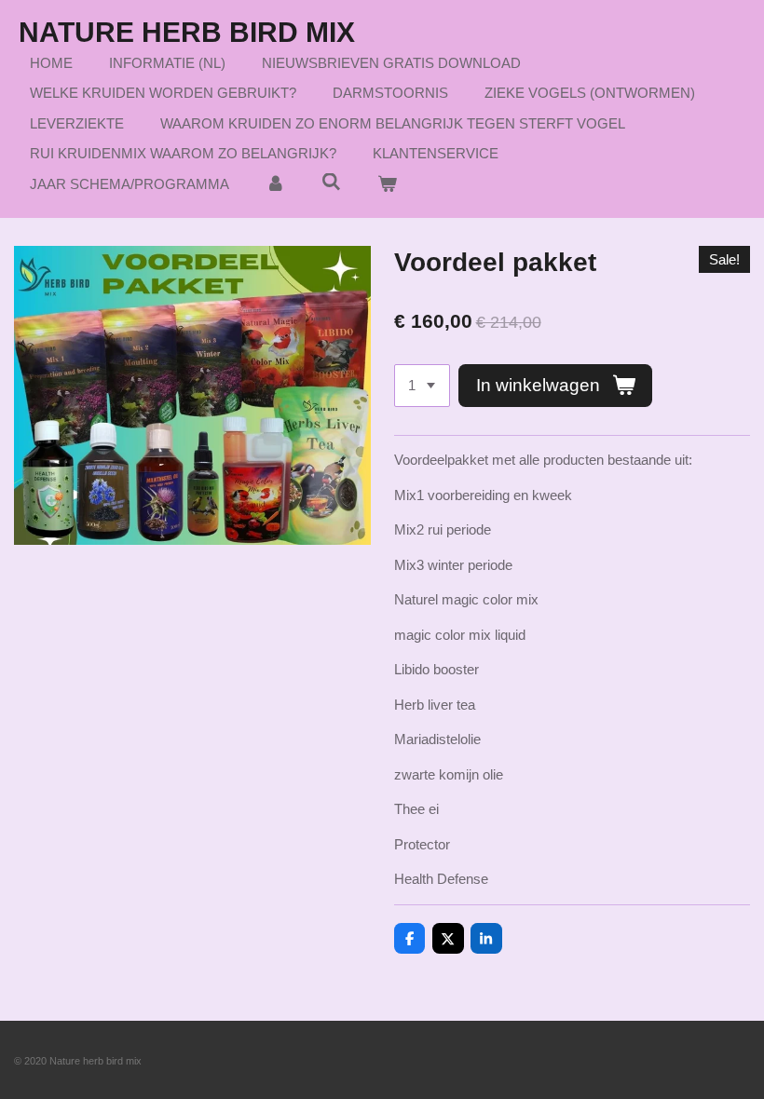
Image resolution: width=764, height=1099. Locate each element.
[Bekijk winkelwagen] (387, 185)
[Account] (275, 185)
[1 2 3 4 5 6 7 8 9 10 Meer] (422, 386)
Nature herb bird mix (187, 32)
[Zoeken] (331, 182)
